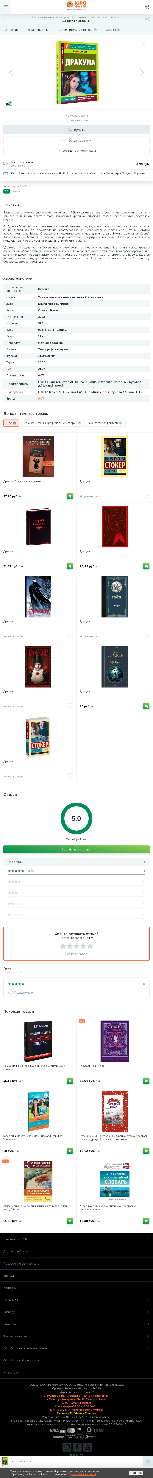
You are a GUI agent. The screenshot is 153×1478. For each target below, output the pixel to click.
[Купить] (70, 496)
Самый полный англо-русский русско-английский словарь (34, 1067)
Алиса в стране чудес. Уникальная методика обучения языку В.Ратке (36, 1207)
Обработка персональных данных (26, 1348)
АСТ (41, 398)
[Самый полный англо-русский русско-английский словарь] (38, 1041)
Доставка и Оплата (16, 1251)
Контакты (9, 1288)
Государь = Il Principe (92, 1065)
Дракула (85, 481)
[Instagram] (67, 1447)
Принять (136, 1472)
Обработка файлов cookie (21, 1360)
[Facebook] (77, 1447)
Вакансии (9, 1324)
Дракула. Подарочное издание (22, 481)
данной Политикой (83, 1474)
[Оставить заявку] (146, 496)
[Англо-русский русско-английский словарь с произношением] (114, 1181)
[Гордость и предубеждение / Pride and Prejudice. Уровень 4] (38, 1111)
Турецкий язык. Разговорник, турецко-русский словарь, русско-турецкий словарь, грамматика (114, 1137)
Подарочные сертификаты (21, 1263)
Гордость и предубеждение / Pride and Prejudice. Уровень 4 (33, 1137)
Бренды (8, 1275)
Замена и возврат (15, 1336)
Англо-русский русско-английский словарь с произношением (108, 1207)
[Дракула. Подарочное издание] (38, 456)
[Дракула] (114, 456)
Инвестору (11, 1372)
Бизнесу (9, 1312)
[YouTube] (87, 1447)
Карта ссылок (76, 1454)
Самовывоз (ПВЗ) (15, 1239)
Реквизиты (10, 1300)
